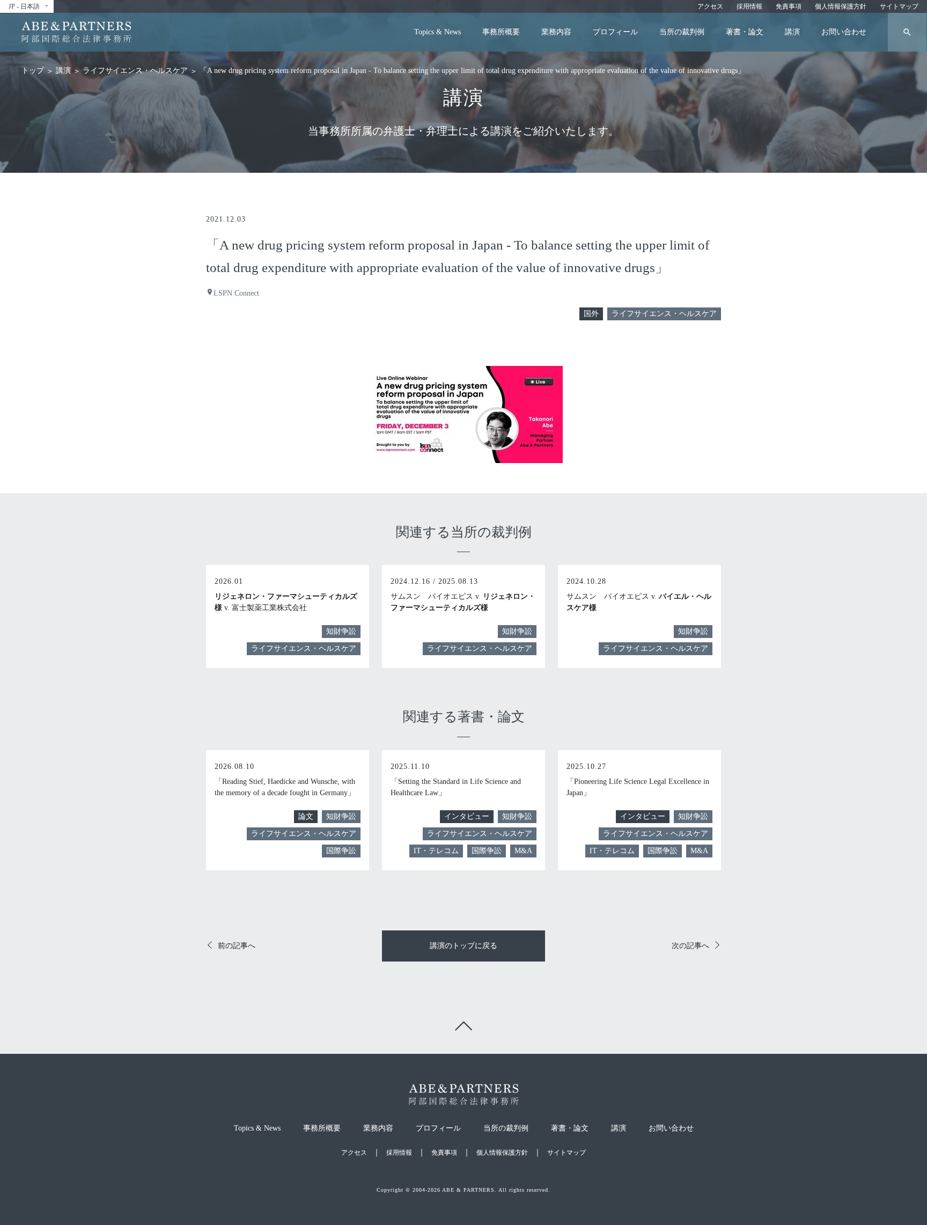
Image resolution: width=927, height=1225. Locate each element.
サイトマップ (899, 6)
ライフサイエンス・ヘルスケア (135, 71)
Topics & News (437, 32)
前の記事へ (236, 946)
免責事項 (788, 6)
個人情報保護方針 (840, 6)
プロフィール (615, 32)
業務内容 (556, 32)
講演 (792, 32)
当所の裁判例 (681, 32)
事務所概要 (501, 32)
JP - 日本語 (29, 6)
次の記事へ (690, 946)
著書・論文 (744, 32)
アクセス (710, 6)
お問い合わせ (843, 32)
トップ (32, 71)
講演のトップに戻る (463, 946)
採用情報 (749, 6)
